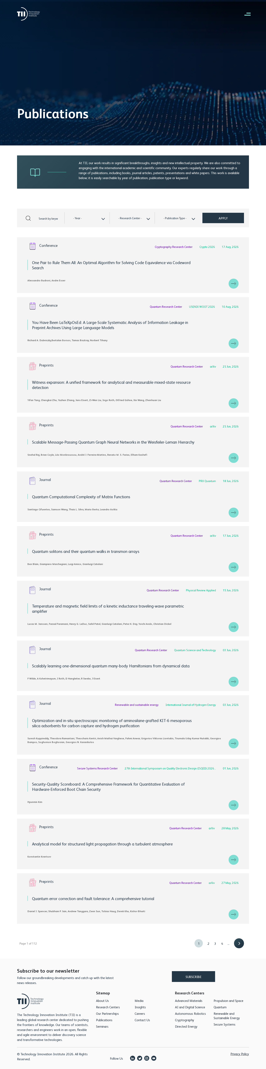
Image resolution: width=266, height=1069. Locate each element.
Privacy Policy (239, 1054)
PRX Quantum (208, 481)
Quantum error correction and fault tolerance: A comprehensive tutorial (93, 898)
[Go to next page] (239, 943)
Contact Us (142, 1020)
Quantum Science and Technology (195, 650)
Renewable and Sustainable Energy (227, 1015)
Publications (104, 1020)
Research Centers (108, 1007)
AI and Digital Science (190, 1007)
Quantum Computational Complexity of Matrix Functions (81, 496)
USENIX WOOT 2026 (202, 306)
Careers (140, 1013)
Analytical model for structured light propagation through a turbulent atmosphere (102, 843)
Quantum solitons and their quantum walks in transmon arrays (85, 551)
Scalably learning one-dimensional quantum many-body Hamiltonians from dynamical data (111, 665)
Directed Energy (186, 1026)
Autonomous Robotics (190, 1013)
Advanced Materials (188, 1000)
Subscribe (194, 976)
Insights (140, 1007)
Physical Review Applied (201, 590)
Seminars (102, 1026)
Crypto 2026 (208, 246)
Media (139, 1000)
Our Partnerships (107, 1013)
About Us (102, 1000)
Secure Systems (224, 1024)
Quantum (220, 1007)
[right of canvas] (245, 14)
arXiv (213, 366)
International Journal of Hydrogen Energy (191, 704)
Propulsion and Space (228, 1000)
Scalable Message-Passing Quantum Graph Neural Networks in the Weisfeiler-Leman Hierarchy (113, 441)
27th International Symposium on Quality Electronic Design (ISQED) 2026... (171, 768)
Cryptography (184, 1020)
